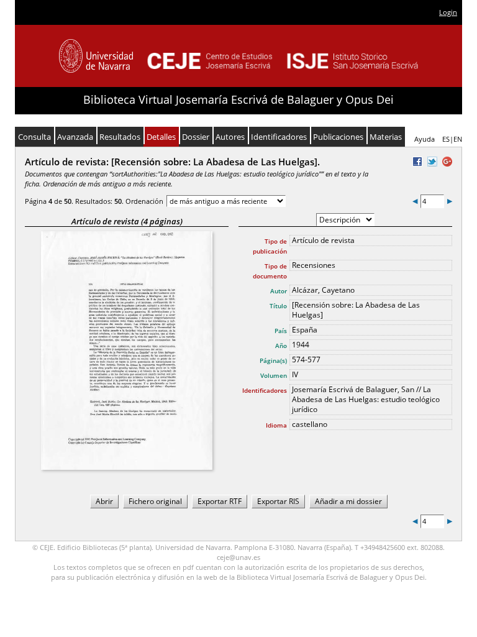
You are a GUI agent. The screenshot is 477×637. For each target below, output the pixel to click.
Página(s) (273, 360)
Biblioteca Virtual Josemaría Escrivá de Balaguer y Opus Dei (238, 99)
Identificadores (279, 136)
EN (457, 139)
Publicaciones (338, 136)
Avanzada (75, 136)
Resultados (119, 136)
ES (446, 139)
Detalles (161, 136)
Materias (386, 136)
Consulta (34, 136)
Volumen (273, 375)
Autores (230, 136)
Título (278, 305)
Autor (278, 290)
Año (281, 345)
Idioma (276, 425)
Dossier (195, 136)
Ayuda (424, 139)
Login (448, 12)
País (281, 330)
